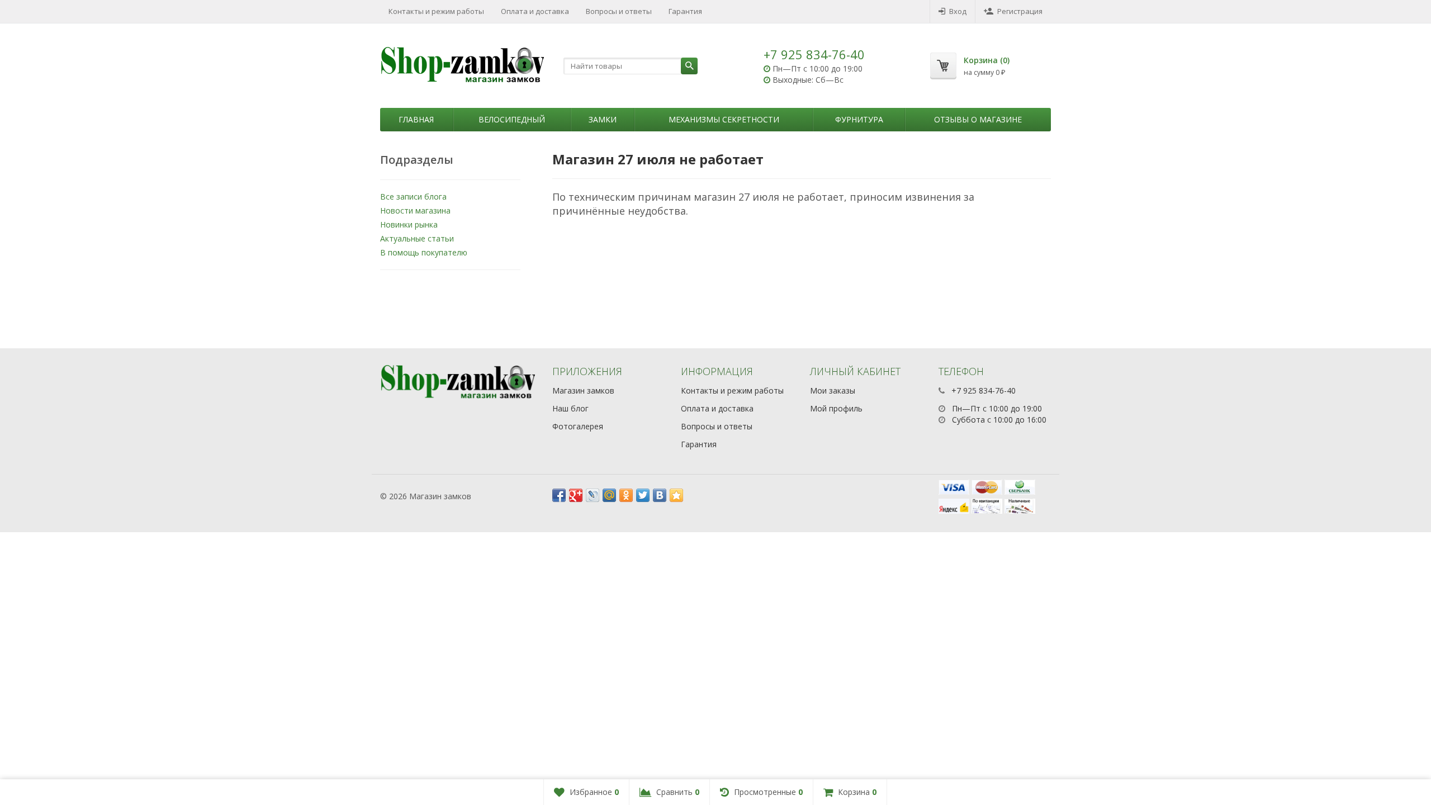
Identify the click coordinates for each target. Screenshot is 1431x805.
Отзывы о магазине (978, 119)
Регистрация (1020, 11)
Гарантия (685, 11)
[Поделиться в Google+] (575, 495)
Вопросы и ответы (619, 11)
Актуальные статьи (417, 238)
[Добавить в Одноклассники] (626, 495)
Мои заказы (832, 390)
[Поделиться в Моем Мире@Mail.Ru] (609, 495)
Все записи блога (413, 196)
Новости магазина (415, 210)
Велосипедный (511, 119)
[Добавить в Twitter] (643, 495)
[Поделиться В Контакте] (659, 495)
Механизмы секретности (724, 119)
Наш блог (570, 408)
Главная (416, 119)
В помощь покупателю (423, 252)
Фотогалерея (577, 426)
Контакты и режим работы (436, 11)
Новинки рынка (409, 224)
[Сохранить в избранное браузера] (676, 495)
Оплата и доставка (535, 11)
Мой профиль (836, 408)
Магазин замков (583, 390)
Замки (603, 119)
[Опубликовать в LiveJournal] (592, 495)
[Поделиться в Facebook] (559, 495)
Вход (957, 11)
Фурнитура (859, 119)
